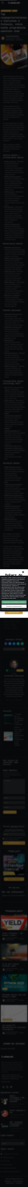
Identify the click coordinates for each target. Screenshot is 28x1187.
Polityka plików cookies (8, 609)
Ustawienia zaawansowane (14, 606)
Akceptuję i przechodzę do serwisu (14, 602)
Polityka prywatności (20, 609)
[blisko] (23, 572)
